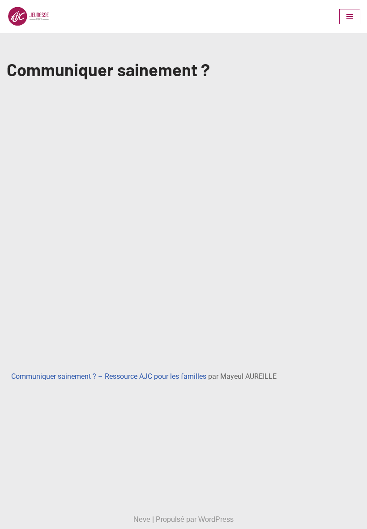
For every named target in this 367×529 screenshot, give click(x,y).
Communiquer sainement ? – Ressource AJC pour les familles (108, 376)
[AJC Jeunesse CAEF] (33, 16)
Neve (141, 519)
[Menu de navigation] (349, 16)
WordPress (216, 519)
